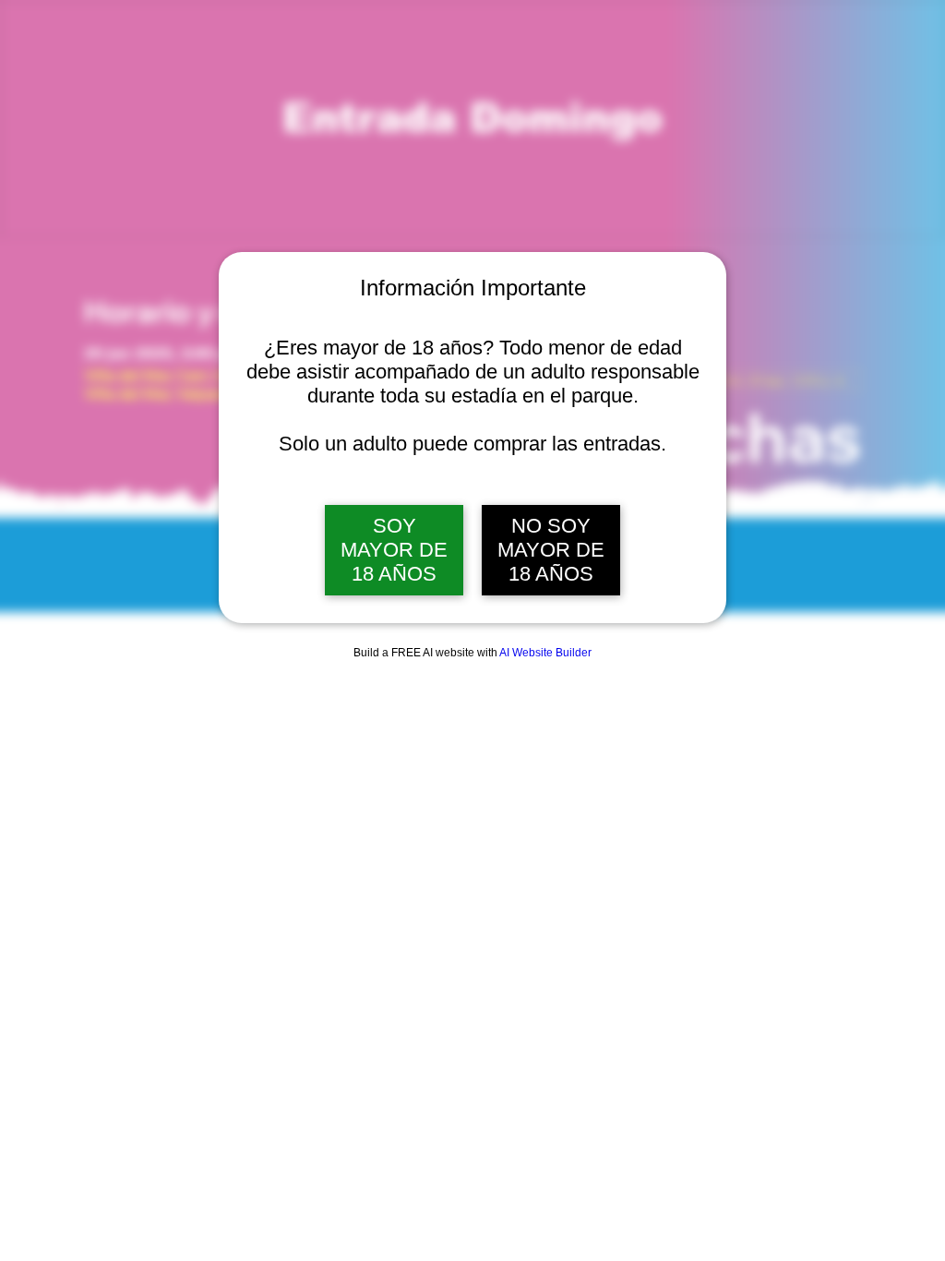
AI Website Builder (545, 652)
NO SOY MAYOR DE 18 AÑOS (550, 549)
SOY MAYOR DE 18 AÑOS (394, 549)
